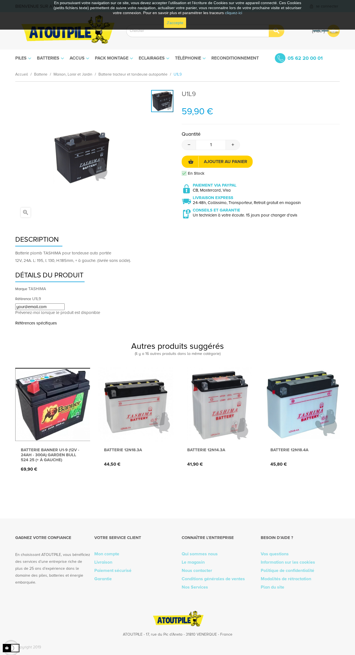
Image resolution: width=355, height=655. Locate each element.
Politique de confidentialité (287, 570)
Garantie (103, 579)
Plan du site (272, 587)
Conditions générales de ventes (213, 579)
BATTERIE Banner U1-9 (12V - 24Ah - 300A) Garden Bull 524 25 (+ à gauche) (50, 454)
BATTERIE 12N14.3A (206, 449)
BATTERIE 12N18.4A (289, 449)
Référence (23, 299)
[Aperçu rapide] (51, 433)
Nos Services (195, 587)
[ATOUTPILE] (66, 31)
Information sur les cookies (288, 562)
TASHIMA (37, 288)
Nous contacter (197, 570)
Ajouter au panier (225, 161)
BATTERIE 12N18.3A (123, 449)
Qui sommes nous (200, 554)
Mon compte (106, 554)
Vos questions (275, 554)
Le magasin (193, 562)
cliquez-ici (233, 13)
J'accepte (175, 22)
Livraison (103, 562)
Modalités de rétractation (286, 579)
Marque (21, 289)
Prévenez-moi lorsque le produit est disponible (57, 312)
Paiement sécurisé (112, 570)
